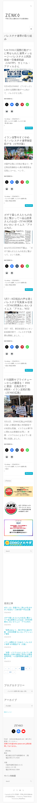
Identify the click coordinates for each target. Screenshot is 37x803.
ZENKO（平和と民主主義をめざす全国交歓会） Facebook (13, 790)
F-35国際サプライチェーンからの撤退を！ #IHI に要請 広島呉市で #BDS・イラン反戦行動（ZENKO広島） (18, 386)
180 (10, 672)
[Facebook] (18, 731)
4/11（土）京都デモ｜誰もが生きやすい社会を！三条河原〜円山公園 (18, 608)
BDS (6, 121)
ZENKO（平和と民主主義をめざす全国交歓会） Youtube (20, 790)
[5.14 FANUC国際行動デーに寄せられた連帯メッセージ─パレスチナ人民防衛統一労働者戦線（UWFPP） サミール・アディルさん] (18, 75)
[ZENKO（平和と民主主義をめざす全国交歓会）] (17, 17)
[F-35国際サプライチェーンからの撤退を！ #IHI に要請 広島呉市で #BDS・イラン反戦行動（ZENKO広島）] (18, 406)
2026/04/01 (15, 280)
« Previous (8, 481)
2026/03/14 (15, 361)
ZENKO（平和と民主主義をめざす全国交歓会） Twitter (16, 790)
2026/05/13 (15, 119)
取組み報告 (12, 201)
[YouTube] (23, 731)
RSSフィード (8, 712)
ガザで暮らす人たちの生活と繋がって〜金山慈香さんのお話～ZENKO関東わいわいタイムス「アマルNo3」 (18, 221)
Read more (29, 128)
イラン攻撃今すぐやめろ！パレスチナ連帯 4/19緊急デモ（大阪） (18, 643)
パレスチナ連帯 (12, 121)
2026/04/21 (15, 196)
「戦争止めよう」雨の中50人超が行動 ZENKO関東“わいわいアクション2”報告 (18, 632)
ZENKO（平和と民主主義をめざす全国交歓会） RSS (23, 790)
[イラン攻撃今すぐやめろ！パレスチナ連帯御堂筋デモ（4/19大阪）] (18, 153)
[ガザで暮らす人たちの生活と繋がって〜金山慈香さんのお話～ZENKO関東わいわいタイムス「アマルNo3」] (18, 237)
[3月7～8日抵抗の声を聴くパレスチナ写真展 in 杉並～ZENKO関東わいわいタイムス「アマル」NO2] (18, 317)
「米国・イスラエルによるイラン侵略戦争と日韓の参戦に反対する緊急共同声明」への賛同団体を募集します (18, 655)
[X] (13, 731)
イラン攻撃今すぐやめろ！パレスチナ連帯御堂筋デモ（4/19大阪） (18, 140)
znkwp (8, 119)
